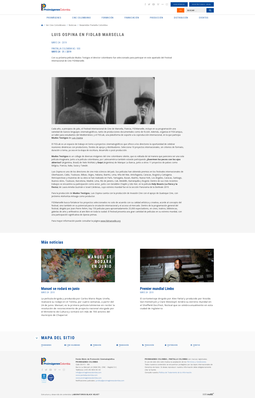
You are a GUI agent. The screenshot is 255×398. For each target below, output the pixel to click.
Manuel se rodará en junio (60, 289)
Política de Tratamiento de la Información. (175, 372)
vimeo (158, 4)
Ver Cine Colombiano (56, 25)
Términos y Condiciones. (196, 362)
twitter (149, 4)
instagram (166, 4)
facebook (145, 4)
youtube (153, 4)
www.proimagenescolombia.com (89, 378)
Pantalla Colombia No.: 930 (66, 50)
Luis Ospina (77, 137)
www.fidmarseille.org (110, 220)
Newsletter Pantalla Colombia (94, 25)
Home (42, 25)
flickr (162, 4)
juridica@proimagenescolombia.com (110, 381)
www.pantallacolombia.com (87, 375)
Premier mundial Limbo (157, 289)
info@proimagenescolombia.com (88, 372)
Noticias (73, 25)
